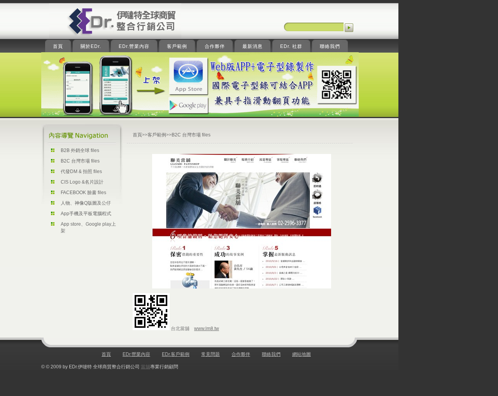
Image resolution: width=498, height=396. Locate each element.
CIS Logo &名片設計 (82, 182)
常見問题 (210, 354)
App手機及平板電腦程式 (86, 213)
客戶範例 (156, 135)
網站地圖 (301, 354)
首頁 (137, 135)
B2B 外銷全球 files (80, 150)
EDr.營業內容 (136, 354)
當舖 (145, 366)
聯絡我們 (271, 354)
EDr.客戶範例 (175, 354)
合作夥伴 (240, 354)
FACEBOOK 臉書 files (83, 192)
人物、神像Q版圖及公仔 (86, 203)
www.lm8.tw (206, 328)
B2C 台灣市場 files (80, 161)
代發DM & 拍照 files (81, 171)
